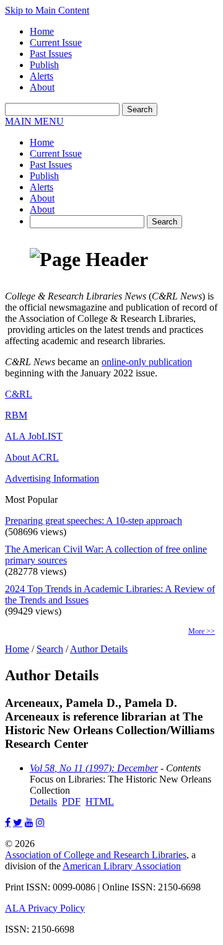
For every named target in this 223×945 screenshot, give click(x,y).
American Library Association (122, 866)
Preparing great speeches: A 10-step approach (93, 520)
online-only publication (147, 362)
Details (43, 801)
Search (50, 649)
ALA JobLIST (34, 436)
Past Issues (51, 53)
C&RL (18, 394)
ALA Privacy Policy (45, 908)
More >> (201, 631)
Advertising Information (52, 478)
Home (42, 31)
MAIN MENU (34, 121)
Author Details (99, 649)
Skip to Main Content (47, 10)
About (42, 87)
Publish (44, 65)
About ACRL (32, 457)
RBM (16, 415)
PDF (71, 801)
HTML (99, 801)
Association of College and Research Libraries (95, 855)
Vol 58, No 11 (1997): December (94, 768)
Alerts (41, 76)
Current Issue (56, 42)
